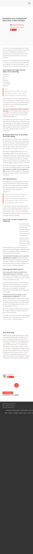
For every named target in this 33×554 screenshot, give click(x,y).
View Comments (7, 392)
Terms (29, 412)
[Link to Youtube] (27, 415)
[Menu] (28, 3)
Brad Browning (18, 25)
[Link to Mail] (29, 415)
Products (10, 412)
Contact (25, 412)
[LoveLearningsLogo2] (13, 3)
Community (15, 412)
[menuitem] (24, 3)
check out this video (16, 211)
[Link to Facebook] (25, 415)
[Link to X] (22, 415)
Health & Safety (24, 410)
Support (20, 412)
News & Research (16, 410)
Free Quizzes (9, 410)
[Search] (24, 3)
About (6, 412)
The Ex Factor (14, 343)
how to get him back (8, 106)
